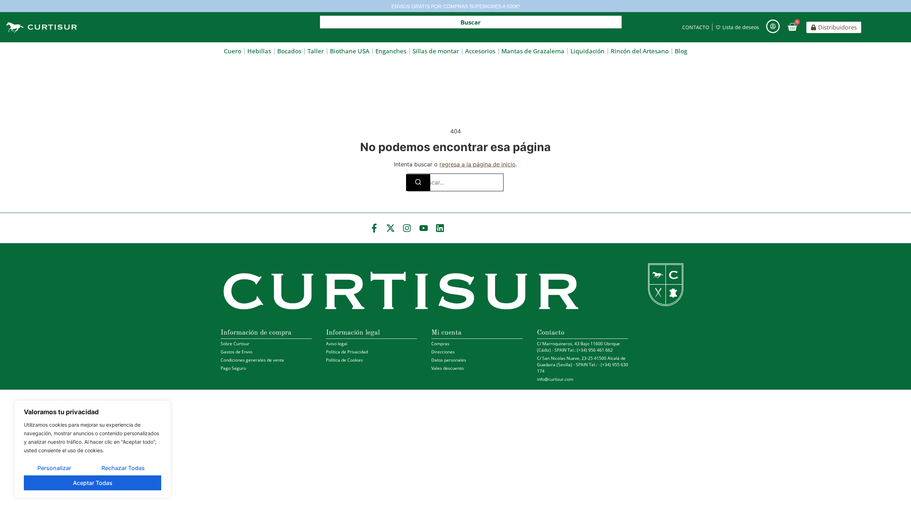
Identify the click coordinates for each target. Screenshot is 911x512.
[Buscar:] (455, 182)
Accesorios (480, 51)
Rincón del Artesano (640, 51)
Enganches (390, 51)
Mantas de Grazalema (532, 51)
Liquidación (587, 51)
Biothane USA (349, 51)
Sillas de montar (435, 51)
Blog (681, 51)
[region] (92, 449)
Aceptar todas (92, 482)
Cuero (232, 51)
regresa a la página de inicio (477, 164)
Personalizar (54, 467)
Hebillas (259, 51)
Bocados (289, 51)
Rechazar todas (123, 467)
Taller (315, 51)
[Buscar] (418, 182)
